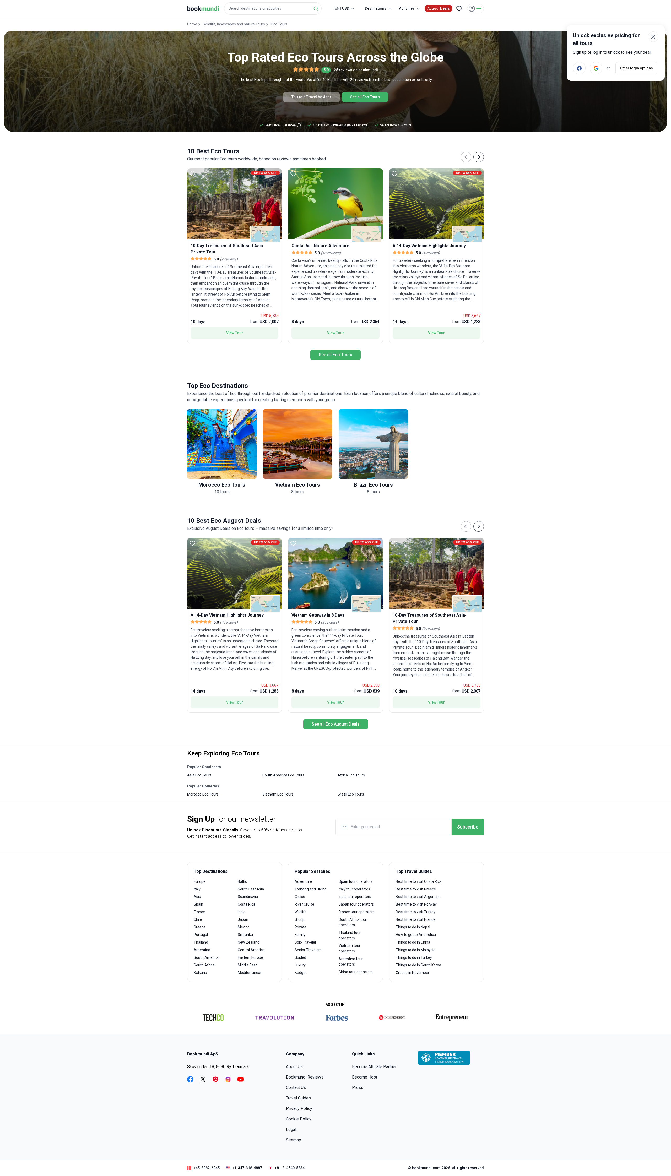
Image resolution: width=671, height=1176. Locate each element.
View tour (234, 333)
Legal (291, 1129)
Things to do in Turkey (414, 957)
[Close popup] (653, 36)
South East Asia (251, 889)
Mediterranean (250, 973)
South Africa (204, 965)
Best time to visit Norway (416, 904)
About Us (294, 1066)
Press (357, 1087)
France (199, 912)
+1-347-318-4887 (247, 1168)
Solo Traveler (305, 942)
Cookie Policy (298, 1119)
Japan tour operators (356, 904)
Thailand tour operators (350, 935)
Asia (197, 897)
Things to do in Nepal (413, 927)
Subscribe (467, 827)
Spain (198, 904)
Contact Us (296, 1087)
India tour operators (355, 897)
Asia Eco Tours (199, 775)
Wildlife (301, 912)
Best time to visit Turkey (415, 912)
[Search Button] (316, 8)
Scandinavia (248, 897)
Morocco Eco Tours (203, 794)
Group (300, 919)
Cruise (300, 897)
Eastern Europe (250, 957)
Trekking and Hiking (311, 889)
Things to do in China (413, 942)
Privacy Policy (299, 1108)
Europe (199, 881)
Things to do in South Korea (418, 965)
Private (300, 927)
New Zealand (248, 942)
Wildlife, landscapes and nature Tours (234, 24)
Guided (300, 957)
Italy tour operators (354, 889)
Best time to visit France (415, 919)
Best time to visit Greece (416, 889)
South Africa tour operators (353, 922)
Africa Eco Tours (351, 775)
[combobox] (273, 8)
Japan (243, 919)
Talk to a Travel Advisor (311, 97)
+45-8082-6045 (206, 1168)
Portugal (201, 935)
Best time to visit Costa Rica (419, 881)
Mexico (244, 927)
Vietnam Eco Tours (278, 794)
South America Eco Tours (283, 775)
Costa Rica (246, 904)
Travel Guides (298, 1098)
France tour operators (357, 912)
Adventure (303, 881)
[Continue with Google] (596, 68)
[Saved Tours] (459, 8)
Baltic (242, 881)
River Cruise (304, 904)
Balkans (200, 973)
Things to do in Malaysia (415, 950)
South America (206, 957)
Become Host (364, 1077)
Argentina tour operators (351, 961)
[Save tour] (192, 174)
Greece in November (412, 973)
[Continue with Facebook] (579, 68)
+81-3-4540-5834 (290, 1168)
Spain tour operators (356, 881)
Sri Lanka (245, 935)
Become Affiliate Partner (374, 1066)
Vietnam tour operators (349, 948)
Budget (301, 973)
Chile (198, 919)
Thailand (201, 942)
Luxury (300, 965)
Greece (199, 927)
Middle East (247, 965)
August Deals (438, 8)
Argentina (202, 950)
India (242, 912)
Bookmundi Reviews (304, 1077)
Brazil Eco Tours (351, 794)
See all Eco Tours (365, 97)
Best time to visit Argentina (418, 897)
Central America (251, 950)
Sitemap (293, 1139)
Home (192, 24)
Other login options (636, 68)
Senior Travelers (308, 950)
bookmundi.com (426, 1168)
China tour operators (356, 972)
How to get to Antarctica (416, 935)
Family (300, 935)
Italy (197, 889)
